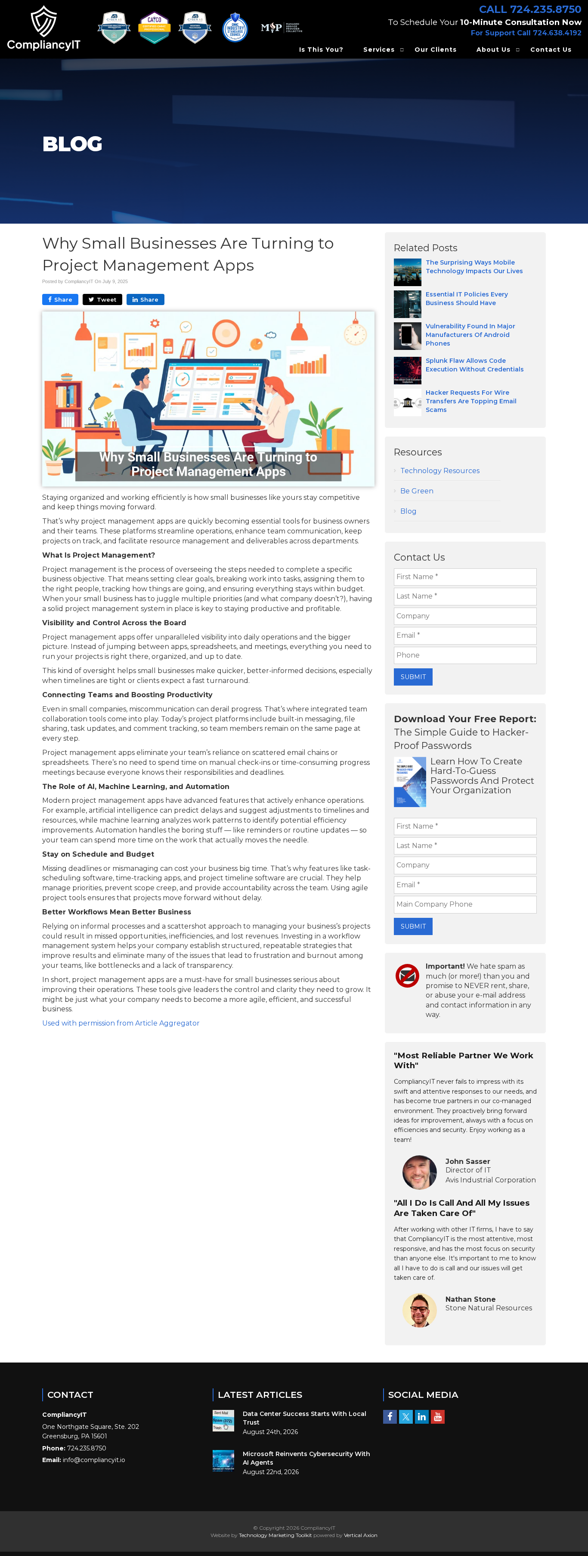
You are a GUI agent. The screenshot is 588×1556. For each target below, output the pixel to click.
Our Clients (436, 49)
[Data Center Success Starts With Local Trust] (223, 1420)
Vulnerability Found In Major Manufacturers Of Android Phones (470, 334)
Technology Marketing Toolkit (275, 1535)
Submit (413, 677)
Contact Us (551, 49)
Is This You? (321, 49)
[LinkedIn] (422, 1417)
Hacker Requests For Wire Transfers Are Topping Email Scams (471, 401)
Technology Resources (440, 471)
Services (379, 49)
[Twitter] (406, 1417)
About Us (494, 49)
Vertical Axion (361, 1535)
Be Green (416, 491)
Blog (408, 511)
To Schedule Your (485, 22)
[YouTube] (438, 1417)
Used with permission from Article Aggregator (121, 1023)
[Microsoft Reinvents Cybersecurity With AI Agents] (223, 1461)
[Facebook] (390, 1417)
